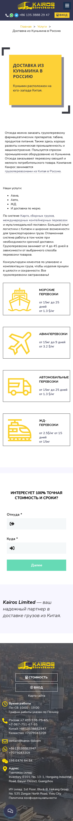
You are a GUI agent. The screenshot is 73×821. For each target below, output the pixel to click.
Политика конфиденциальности (33, 798)
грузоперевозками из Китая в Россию (33, 171)
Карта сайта (36, 696)
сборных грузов (42, 216)
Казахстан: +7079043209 (27, 733)
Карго (24, 216)
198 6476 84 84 (21, 760)
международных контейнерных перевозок (35, 220)
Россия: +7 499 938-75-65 (28, 720)
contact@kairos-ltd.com (25, 741)
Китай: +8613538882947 (27, 729)
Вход (63, 15)
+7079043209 (19, 753)
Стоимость (38, 677)
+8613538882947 (22, 748)
